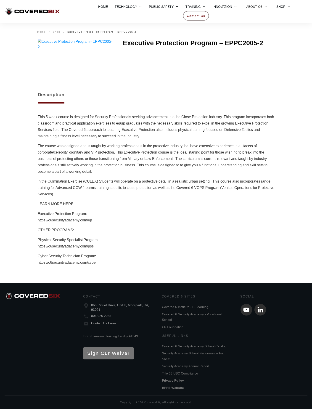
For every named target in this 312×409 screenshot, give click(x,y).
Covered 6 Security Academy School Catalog (194, 346)
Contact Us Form (103, 323)
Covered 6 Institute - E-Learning (185, 307)
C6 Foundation (172, 327)
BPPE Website (173, 388)
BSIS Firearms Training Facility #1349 (110, 336)
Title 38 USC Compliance (180, 373)
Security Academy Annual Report (185, 366)
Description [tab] (51, 94)
